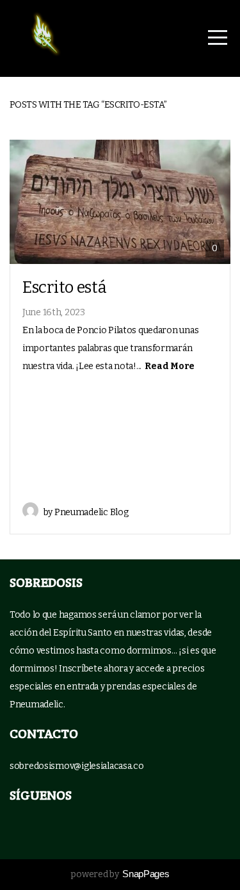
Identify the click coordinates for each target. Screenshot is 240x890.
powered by (119, 874)
